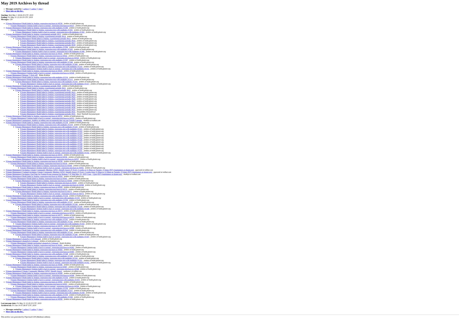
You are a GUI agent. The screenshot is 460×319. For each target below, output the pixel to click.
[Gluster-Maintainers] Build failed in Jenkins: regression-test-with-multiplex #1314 (37, 77)
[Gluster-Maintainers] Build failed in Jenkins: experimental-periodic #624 (48, 95)
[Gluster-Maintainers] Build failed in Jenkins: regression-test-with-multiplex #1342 (42, 222)
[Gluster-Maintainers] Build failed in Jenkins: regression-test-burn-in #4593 (39, 284)
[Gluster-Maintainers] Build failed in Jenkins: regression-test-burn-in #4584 (34, 250)
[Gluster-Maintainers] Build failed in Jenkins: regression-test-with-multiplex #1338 (46, 204)
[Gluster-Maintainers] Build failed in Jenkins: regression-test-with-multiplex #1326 (51, 140)
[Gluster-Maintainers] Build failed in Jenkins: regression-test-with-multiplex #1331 (51, 151)
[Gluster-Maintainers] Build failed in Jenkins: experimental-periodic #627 (48, 101)
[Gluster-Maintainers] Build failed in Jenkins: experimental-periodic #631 (48, 110)
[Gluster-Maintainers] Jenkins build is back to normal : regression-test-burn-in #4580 (43, 228)
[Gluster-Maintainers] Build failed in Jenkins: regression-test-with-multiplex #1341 (37, 219)
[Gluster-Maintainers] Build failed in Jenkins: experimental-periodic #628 (48, 103)
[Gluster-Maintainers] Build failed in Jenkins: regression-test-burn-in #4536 (34, 23)
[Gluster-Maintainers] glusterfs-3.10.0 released (23, 239)
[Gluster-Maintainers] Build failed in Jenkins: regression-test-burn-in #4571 (43, 191)
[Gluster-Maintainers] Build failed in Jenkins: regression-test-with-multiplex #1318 (37, 123)
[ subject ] (26, 9)
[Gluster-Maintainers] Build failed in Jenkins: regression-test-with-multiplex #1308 (42, 62)
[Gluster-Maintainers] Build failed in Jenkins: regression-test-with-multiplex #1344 (37, 230)
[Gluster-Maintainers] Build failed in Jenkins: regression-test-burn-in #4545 (34, 71)
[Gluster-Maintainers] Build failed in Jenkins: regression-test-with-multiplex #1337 (42, 202)
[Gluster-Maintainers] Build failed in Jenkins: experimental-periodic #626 (48, 99)
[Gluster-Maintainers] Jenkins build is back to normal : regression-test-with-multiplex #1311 (55, 69)
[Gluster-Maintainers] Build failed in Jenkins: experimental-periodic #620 (33, 86)
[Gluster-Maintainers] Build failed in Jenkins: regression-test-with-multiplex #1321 (51, 129)
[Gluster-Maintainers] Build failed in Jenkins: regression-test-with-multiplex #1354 (37, 278)
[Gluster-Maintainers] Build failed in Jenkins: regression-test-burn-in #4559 (39, 163)
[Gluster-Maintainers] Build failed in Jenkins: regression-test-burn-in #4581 (34, 245)
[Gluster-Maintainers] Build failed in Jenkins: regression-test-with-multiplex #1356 (37, 288)
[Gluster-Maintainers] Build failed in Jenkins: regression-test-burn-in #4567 (48, 183)
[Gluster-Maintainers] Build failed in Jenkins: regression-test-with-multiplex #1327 (51, 142)
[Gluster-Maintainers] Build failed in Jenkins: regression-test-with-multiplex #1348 (37, 254)
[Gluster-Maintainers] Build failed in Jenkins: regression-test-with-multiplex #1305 (42, 49)
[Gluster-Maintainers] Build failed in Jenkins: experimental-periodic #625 (48, 97)
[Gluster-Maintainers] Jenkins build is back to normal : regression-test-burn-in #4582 (43, 247)
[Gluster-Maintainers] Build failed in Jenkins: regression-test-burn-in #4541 (34, 54)
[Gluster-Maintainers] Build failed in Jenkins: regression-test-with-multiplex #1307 (37, 60)
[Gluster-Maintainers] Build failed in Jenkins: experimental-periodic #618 (48, 45)
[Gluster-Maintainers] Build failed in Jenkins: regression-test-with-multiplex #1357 (42, 291)
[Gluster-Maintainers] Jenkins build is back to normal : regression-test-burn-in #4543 (47, 58)
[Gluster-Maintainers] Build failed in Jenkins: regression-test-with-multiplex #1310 (51, 67)
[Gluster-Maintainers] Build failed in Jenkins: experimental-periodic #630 (48, 107)
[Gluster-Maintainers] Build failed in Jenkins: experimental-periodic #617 (48, 43)
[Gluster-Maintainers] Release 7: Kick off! (22, 75)
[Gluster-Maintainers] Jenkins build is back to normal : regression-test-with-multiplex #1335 (45, 198)
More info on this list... (15, 11)
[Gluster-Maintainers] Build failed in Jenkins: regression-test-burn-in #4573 (34, 211)
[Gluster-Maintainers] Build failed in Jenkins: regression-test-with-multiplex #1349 (42, 256)
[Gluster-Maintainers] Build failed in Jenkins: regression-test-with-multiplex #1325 (51, 138)
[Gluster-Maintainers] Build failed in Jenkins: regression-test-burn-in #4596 (34, 299)
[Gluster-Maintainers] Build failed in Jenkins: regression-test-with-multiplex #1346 (46, 235)
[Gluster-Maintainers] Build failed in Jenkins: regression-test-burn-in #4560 (43, 166)
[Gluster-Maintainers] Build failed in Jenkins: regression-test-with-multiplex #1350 (46, 258)
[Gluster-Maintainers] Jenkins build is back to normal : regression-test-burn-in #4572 (52, 194)
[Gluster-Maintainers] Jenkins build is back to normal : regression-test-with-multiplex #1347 (55, 237)
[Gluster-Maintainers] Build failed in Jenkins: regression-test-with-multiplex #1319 (42, 125)
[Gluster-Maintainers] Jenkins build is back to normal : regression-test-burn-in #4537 (43, 26)
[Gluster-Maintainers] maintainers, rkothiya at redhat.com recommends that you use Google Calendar (44, 120)
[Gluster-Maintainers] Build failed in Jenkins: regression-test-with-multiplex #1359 (37, 295)
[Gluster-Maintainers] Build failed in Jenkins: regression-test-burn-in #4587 (39, 267)
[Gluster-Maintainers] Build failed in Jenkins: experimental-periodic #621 (38, 88)
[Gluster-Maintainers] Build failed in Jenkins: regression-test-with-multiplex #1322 (51, 131)
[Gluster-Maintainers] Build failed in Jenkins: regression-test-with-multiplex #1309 (46, 64)
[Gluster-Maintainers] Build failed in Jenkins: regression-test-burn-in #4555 (34, 155)
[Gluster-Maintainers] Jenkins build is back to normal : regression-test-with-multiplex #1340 (55, 209)
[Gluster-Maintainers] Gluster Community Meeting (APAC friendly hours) (34, 271)
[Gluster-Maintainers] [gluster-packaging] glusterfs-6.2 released (35, 243)
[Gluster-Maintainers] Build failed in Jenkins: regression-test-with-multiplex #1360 (42, 297)
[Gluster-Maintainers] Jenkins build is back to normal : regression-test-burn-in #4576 (43, 217)
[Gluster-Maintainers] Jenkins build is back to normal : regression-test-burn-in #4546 (43, 73)
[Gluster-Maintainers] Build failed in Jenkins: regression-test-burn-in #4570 (39, 189)
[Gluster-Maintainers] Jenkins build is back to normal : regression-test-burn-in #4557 (47, 159)
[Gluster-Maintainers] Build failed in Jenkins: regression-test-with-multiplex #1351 (51, 260)
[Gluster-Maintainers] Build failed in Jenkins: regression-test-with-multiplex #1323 (51, 133)
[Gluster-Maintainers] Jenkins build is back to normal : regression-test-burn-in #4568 (52, 185)
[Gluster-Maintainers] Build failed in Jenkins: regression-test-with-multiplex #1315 (42, 79)
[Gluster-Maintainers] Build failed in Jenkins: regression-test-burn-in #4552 (34, 116)
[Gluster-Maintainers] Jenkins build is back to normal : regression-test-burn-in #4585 (43, 252)
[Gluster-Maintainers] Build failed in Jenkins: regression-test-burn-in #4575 (34, 215)
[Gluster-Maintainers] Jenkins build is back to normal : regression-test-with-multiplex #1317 (55, 84)
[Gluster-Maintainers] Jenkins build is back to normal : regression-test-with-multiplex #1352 (55, 263)
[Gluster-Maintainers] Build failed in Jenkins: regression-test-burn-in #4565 (39, 179)
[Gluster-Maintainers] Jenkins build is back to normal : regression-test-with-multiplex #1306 (50, 51)
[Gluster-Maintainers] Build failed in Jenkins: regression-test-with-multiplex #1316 (46, 82)
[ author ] (33, 9)
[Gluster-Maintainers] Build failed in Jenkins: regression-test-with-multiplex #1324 (51, 135)
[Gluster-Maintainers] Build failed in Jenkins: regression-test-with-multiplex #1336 (37, 200)
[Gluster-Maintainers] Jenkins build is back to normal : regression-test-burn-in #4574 (43, 213)
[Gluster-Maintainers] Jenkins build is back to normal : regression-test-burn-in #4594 (47, 286)
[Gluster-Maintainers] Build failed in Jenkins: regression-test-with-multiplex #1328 (51, 144)
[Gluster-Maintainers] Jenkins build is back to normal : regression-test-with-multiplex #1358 (50, 293)
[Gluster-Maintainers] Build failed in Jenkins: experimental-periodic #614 (38, 36)
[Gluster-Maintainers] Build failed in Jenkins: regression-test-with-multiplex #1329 (51, 146)
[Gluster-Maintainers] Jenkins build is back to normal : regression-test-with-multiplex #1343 (50, 224)
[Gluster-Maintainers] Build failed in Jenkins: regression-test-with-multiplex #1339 (51, 207)
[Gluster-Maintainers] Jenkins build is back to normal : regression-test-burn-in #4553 (43, 118)
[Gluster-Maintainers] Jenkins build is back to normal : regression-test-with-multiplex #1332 (55, 153)
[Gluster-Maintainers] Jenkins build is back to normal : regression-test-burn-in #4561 (52, 168)
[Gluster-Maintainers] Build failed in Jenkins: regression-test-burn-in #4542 (39, 56)
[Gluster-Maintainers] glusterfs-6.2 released (22, 241)
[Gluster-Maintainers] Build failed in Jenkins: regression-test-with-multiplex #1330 (51, 148)
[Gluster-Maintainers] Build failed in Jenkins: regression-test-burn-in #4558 (34, 161)
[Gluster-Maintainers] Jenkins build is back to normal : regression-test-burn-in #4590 (43, 275)
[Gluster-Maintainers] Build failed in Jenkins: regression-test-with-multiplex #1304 (37, 47)
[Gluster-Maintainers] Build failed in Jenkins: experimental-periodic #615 (43, 39)
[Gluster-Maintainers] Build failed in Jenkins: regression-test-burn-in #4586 (34, 265)
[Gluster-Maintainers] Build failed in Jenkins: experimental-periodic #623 (48, 92)
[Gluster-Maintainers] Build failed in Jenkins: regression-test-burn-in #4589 (34, 273)
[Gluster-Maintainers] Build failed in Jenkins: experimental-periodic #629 (48, 105)
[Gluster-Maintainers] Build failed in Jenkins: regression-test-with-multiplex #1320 (46, 127)
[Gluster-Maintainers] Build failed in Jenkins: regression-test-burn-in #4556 (39, 157)
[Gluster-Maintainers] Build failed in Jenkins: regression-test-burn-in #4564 (34, 176)
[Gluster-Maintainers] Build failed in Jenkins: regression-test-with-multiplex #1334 (37, 196)
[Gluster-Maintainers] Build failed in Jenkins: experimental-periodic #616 (48, 41)
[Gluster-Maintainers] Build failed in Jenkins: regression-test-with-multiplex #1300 (37, 28)
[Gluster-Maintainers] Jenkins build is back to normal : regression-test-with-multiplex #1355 (45, 280)
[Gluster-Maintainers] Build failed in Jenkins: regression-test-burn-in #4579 (34, 226)
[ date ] (40, 9)
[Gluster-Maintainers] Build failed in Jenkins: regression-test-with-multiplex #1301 (42, 30)
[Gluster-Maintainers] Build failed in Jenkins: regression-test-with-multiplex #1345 (42, 232)
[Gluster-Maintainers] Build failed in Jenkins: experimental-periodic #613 (33, 34)
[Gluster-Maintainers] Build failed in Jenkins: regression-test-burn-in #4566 (43, 181)
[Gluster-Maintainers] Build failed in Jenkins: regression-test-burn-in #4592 (34, 282)
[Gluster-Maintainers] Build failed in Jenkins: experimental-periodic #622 (43, 90)
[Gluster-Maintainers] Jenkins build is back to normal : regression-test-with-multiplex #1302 (50, 32)
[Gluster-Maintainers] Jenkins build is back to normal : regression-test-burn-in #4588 (47, 269)
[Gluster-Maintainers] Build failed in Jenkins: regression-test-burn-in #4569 (34, 187)
